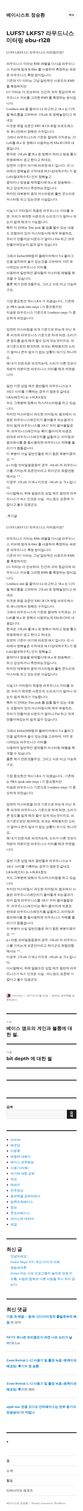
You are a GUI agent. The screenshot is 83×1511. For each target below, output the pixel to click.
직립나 (30, 1412)
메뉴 (71, 14)
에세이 (15, 1185)
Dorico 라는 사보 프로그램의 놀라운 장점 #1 (41, 1273)
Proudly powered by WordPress (48, 1503)
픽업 (13, 1224)
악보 (13, 1179)
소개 (9, 1471)
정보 (13, 1207)
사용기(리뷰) (19, 1168)
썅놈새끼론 (18, 1267)
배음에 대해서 (20, 1156)
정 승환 (33, 1366)
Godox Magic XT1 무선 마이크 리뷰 (35, 1262)
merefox (17, 995)
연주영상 (16, 1190)
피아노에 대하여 (22, 1218)
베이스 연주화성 (22, 1162)
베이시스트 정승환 (25, 15)
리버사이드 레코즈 (19, 1490)
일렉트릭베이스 (21, 1201)
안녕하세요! (19, 1256)
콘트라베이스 (20, 1213)
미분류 (15, 1151)
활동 (9, 1481)
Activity (15, 1139)
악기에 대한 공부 (22, 1173)
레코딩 (56, 995)
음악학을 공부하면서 (25, 1196)
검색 (9, 1106)
